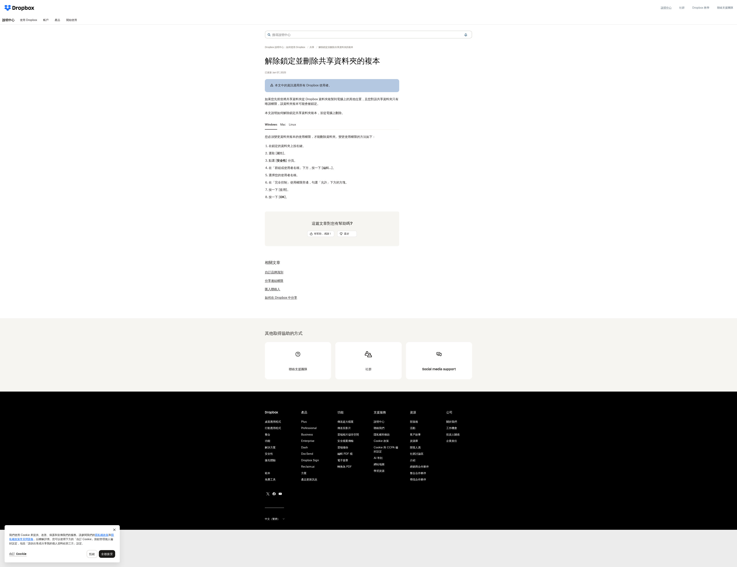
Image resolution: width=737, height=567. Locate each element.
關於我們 (451, 421)
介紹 (412, 460)
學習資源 (379, 470)
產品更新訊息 (309, 479)
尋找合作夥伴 (418, 479)
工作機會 (451, 428)
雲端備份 (342, 447)
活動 (412, 428)
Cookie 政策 (381, 440)
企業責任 (451, 440)
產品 (57, 19)
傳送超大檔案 (345, 421)
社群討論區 (416, 453)
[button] (269, 34)
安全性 (269, 453)
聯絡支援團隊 (725, 7)
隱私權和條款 (382, 434)
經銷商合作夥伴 (419, 466)
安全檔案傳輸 (345, 440)
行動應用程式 (273, 428)
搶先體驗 (270, 460)
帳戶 (46, 19)
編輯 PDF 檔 (345, 453)
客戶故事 (415, 434)
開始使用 (71, 19)
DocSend (307, 453)
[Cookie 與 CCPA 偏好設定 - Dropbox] (62, 543)
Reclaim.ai (308, 466)
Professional (309, 428)
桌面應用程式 (273, 421)
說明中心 (666, 7)
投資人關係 (453, 434)
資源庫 (414, 440)
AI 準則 (378, 458)
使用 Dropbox (28, 19)
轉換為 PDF (344, 466)
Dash (304, 447)
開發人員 (415, 447)
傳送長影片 (344, 428)
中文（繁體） (272, 518)
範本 (267, 473)
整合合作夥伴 (418, 473)
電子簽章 (342, 460)
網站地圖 (379, 464)
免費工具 (270, 479)
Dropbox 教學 (700, 7)
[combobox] (368, 35)
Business (307, 434)
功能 (267, 440)
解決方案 (270, 447)
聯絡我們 (379, 428)
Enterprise (307, 440)
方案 (304, 473)
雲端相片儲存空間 (348, 434)
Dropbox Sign (310, 460)
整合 (267, 434)
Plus (304, 421)
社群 (682, 7)
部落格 (414, 421)
